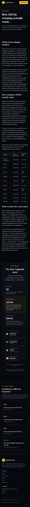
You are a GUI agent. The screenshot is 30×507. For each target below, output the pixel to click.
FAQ (3, 480)
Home (3, 473)
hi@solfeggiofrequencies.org (9, 488)
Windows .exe (20, 364)
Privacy (4, 491)
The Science (5, 475)
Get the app (24, 2)
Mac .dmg (15, 365)
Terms (3, 493)
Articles (4, 478)
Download (4, 482)
